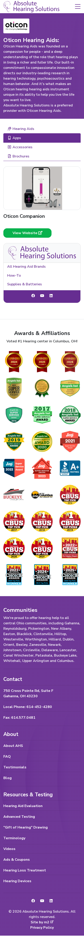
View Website (25, 233)
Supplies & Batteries (24, 284)
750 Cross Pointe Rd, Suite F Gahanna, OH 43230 (28, 693)
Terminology (14, 838)
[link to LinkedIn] (51, 295)
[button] (78, 6)
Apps (17, 138)
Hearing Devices (17, 881)
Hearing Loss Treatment (24, 870)
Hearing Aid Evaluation (23, 805)
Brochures (21, 156)
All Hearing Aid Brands (26, 266)
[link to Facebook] (33, 295)
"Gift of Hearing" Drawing (25, 827)
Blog (7, 778)
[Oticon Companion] (42, 188)
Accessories (22, 147)
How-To (14, 275)
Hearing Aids (23, 128)
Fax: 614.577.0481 (19, 717)
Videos (9, 848)
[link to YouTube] (42, 295)
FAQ (7, 756)
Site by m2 (40, 922)
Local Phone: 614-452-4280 (27, 706)
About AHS (13, 745)
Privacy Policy (42, 927)
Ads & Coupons (16, 859)
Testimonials (14, 767)
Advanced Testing (19, 816)
